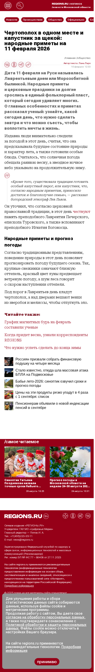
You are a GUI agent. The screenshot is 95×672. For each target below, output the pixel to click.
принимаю (47, 661)
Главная (70, 58)
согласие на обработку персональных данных (45, 617)
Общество (84, 58)
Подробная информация (19, 585)
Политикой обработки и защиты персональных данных (46, 627)
